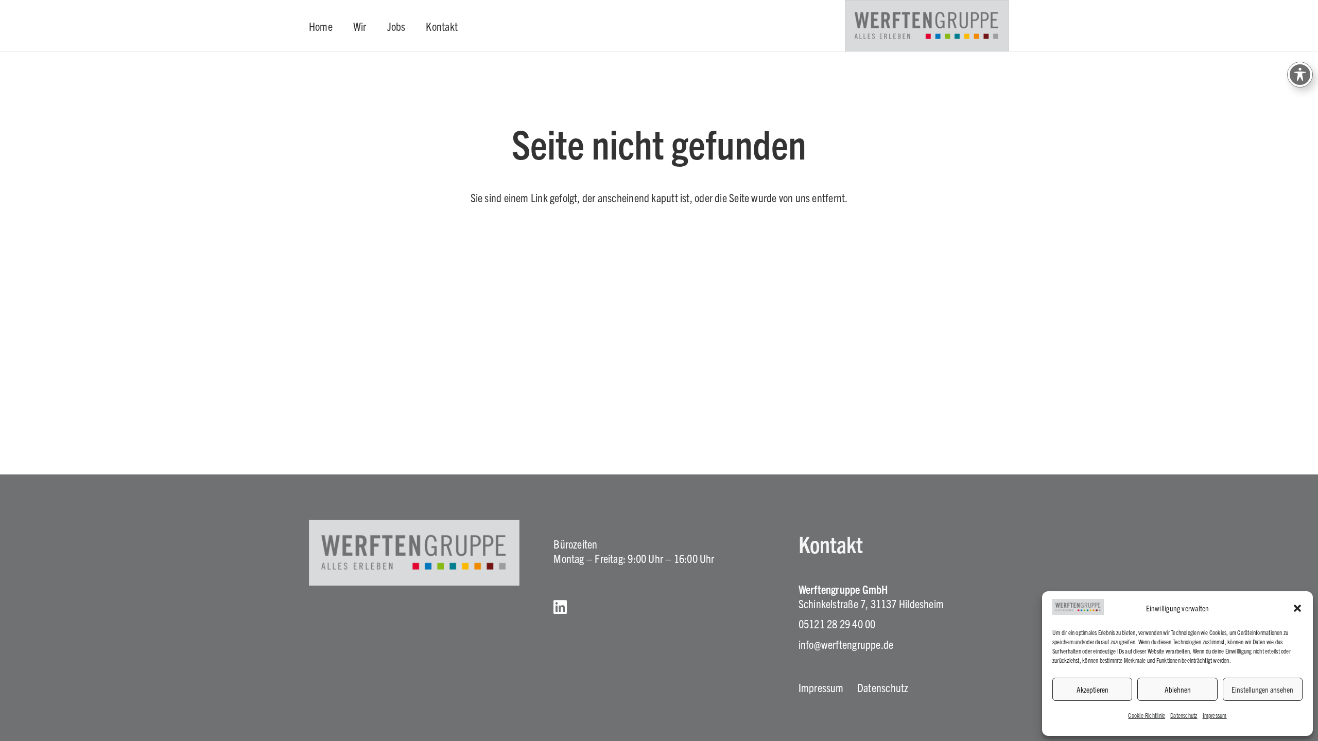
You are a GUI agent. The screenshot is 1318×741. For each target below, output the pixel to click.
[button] (1297, 608)
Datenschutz (1183, 715)
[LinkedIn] (560, 607)
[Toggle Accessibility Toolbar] (1300, 74)
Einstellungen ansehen (1262, 689)
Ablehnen (1178, 689)
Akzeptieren (1092, 689)
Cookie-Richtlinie (1146, 715)
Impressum (1215, 715)
